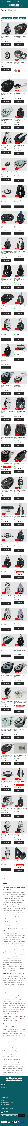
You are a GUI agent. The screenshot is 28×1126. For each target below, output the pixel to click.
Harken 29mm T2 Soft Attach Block (6, 37)
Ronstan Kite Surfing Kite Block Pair (7, 438)
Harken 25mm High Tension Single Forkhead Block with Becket (6, 862)
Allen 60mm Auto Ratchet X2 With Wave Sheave (19, 306)
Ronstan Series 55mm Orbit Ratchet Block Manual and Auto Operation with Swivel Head (20, 649)
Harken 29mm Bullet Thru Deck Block (7, 517)
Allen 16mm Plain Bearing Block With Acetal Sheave (7, 120)
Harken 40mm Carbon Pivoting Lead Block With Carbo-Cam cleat (20, 862)
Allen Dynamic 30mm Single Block (6, 172)
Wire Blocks (22, 18)
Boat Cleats (6, 1020)
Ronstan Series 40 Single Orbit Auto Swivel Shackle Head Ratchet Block (7, 359)
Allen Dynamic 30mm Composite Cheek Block (7, 306)
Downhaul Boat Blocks (20, 1018)
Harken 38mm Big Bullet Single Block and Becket (20, 782)
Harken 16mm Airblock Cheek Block (7, 199)
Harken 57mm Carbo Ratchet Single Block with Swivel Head (20, 120)
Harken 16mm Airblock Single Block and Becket (7, 835)
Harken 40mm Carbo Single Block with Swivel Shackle (6, 569)
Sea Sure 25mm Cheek (18, 621)
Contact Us (4, 1087)
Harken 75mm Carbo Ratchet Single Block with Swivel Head (20, 569)
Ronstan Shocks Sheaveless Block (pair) (19, 63)
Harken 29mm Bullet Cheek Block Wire (6, 782)
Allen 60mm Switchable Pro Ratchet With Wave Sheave (6, 756)
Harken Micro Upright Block (6, 808)
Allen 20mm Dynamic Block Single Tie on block (6, 94)
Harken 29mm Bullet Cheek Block (19, 352)
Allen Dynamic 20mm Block (6, 62)
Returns (3, 1091)
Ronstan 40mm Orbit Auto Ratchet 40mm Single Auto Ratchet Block (19, 279)
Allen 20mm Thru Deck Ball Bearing (19, 464)
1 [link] (4, 877)
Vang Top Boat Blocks (8, 1018)
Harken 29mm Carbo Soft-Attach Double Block (20, 332)
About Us (3, 1093)
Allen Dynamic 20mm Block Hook (19, 94)
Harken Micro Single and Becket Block (7, 412)
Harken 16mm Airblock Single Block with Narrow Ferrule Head (7, 596)
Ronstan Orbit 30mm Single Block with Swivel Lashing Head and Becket (7, 279)
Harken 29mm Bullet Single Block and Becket (19, 491)
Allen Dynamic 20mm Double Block (6, 386)
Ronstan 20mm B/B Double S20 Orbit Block (20, 438)
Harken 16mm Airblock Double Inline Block (20, 835)
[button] (2, 5)
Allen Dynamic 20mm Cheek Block (19, 676)
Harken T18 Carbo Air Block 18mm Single (19, 412)
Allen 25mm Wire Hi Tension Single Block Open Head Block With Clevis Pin (20, 172)
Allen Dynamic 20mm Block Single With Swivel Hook (19, 386)
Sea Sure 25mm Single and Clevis (6, 622)
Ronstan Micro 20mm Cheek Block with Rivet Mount (6, 648)
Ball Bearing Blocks (6, 18)
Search (3, 1100)
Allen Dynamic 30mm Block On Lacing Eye (7, 702)
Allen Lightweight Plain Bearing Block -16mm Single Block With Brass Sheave (20, 702)
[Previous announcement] (2, 1)
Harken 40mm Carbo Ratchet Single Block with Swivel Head (20, 543)
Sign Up (21, 1115)
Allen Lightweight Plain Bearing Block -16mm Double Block (7, 730)
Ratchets (15, 18)
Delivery (3, 1089)
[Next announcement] (25, 1)
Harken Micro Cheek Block (6, 542)
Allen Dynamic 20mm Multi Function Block (6, 676)
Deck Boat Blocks (14, 1020)
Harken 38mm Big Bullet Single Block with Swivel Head (20, 517)
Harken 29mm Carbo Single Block (19, 146)
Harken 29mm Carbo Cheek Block (6, 225)
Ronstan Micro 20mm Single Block (19, 252)
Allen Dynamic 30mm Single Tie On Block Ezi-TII (20, 37)
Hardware (7, 13)
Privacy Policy (4, 1118)
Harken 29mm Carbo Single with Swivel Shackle (20, 809)
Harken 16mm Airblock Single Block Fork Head (7, 332)
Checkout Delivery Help (7, 1102)
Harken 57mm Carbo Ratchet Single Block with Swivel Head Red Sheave (7, 252)
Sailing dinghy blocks (20, 1016)
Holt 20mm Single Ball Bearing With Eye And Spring (20, 756)
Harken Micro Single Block (6, 145)
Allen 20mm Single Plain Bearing (19, 730)
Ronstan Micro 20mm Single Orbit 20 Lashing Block (19, 199)
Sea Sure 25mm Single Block (19, 595)
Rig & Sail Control (15, 13)
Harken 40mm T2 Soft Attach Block (19, 225)
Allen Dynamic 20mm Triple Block (6, 464)
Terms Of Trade (10, 1118)
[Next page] (23, 877)
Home (2, 13)
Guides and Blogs (5, 1104)
